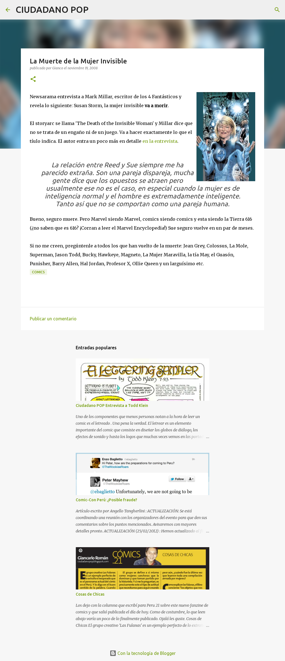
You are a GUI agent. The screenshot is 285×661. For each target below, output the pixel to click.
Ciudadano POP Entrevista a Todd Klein (112, 405)
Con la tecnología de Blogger (146, 653)
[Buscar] (96, 9)
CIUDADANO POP (52, 9)
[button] (33, 79)
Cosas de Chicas (90, 594)
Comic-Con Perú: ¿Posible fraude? (106, 500)
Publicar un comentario (53, 318)
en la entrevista (159, 141)
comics (38, 272)
